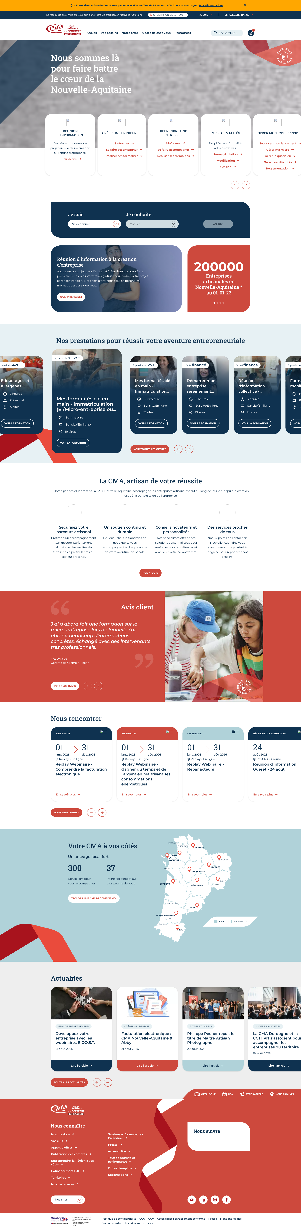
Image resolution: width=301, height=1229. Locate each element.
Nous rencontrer (66, 812)
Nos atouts (150, 572)
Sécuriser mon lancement (277, 143)
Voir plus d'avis (65, 685)
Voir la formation (19, 424)
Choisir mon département (169, 14)
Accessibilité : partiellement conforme (181, 1218)
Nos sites (61, 1199)
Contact (148, 1223)
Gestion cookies (112, 1223)
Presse (212, 1218)
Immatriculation (226, 154)
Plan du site (132, 1223)
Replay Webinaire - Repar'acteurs (205, 767)
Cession (225, 167)
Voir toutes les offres (150, 449)
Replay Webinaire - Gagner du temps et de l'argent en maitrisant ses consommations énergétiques (145, 774)
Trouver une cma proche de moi (93, 898)
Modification (226, 160)
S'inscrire (70, 159)
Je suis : (76, 214)
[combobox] (94, 224)
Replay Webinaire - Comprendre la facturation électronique (81, 769)
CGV (151, 1218)
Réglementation (278, 168)
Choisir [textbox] (135, 224)
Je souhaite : (139, 214)
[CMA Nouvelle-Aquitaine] (65, 30)
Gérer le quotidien (278, 156)
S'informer (121, 143)
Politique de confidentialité (119, 1218)
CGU (142, 1218)
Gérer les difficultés (278, 162)
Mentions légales (231, 1218)
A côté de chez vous (156, 33)
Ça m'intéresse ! (71, 296)
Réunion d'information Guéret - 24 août (274, 767)
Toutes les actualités (69, 1082)
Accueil (92, 33)
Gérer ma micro (277, 149)
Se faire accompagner (122, 149)
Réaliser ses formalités (122, 156)
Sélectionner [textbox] (81, 224)
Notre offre (130, 33)
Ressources (182, 33)
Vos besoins (109, 33)
